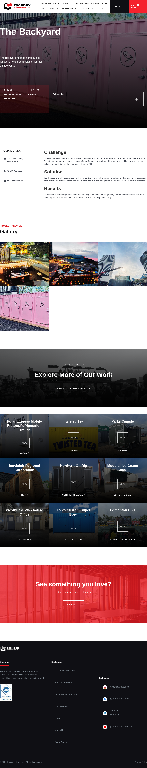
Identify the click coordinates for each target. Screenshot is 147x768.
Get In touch (135, 6)
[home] (17, 6)
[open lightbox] (24, 264)
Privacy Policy (141, 762)
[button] (56, 3)
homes (119, 6)
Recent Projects (93, 9)
